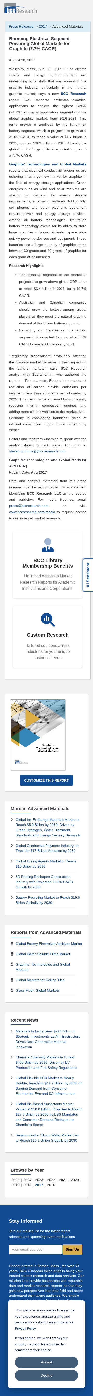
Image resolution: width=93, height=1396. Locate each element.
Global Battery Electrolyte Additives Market (49, 944)
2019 (15, 1185)
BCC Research (73, 94)
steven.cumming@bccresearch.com (37, 451)
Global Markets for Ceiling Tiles (40, 980)
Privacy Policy (25, 1328)
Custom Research (48, 635)
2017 (43, 26)
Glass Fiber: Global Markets (38, 990)
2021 (63, 1180)
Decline (46, 1375)
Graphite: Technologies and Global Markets (48, 164)
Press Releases (21, 26)
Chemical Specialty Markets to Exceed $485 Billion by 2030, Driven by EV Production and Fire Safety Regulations (46, 1062)
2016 (51, 1185)
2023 (39, 1180)
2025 (15, 1180)
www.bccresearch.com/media (32, 512)
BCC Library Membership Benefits (48, 563)
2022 (51, 1180)
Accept (46, 1362)
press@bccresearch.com (28, 506)
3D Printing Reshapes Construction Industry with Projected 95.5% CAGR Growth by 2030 (44, 882)
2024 (27, 1180)
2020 (75, 1180)
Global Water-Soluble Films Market (43, 954)
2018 (27, 1185)
